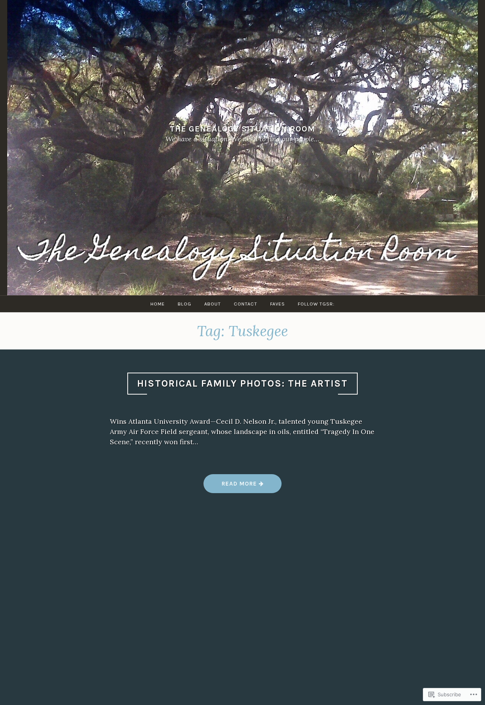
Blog (184, 304)
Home (157, 304)
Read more (231, 486)
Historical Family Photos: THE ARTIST (242, 383)
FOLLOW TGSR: (316, 304)
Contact (245, 304)
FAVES (277, 304)
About (212, 304)
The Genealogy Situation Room (242, 128)
